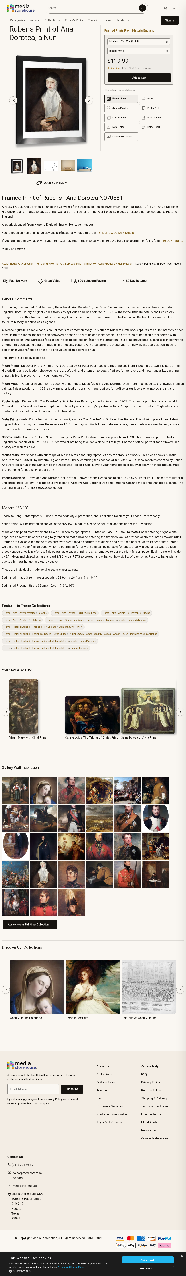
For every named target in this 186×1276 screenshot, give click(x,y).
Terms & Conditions (154, 1106)
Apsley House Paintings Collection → (30, 924)
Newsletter (148, 1130)
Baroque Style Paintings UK (80, 263)
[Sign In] (174, 8)
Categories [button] (17, 20)
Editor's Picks (74, 20)
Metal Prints (149, 1122)
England (89, 620)
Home (7, 613)
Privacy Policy (150, 1082)
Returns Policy (151, 1090)
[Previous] (13, 100)
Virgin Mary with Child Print (27, 737)
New (108, 20)
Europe (59, 620)
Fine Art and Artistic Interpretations (50, 641)
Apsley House (120, 634)
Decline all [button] (147, 1268)
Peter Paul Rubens (87, 613)
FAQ (144, 1074)
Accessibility (150, 1066)
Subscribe (72, 1089)
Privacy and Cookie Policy (71, 1267)
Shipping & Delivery (154, 1098)
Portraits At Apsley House (143, 634)
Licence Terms (151, 1114)
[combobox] (92, 8)
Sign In (169, 20)
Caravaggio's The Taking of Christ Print (91, 737)
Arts (15, 613)
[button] (63, 1271)
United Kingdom (73, 620)
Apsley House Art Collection (17, 263)
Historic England (21, 626)
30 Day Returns (172, 240)
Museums (111, 620)
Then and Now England (44, 626)
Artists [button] (34, 20)
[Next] (89, 100)
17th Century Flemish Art (49, 263)
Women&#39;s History (70, 626)
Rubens (37, 620)
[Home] (24, 8)
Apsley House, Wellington (132, 620)
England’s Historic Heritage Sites (49, 634)
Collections (52, 20)
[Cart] (165, 8)
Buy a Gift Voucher (109, 1122)
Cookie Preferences (154, 1138)
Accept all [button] (148, 1259)
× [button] (182, 1256)
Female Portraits (79, 648)
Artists (71, 613)
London (100, 620)
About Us (103, 1066)
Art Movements (27, 613)
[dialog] (93, 1264)
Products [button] (122, 20)
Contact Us (15, 1157)
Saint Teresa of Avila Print (138, 737)
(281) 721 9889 (22, 1165)
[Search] (142, 8)
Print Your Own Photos (112, 1114)
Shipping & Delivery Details (117, 232)
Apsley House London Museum (115, 263)
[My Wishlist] (156, 8)
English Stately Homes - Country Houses (90, 634)
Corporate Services (110, 1106)
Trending (94, 20)
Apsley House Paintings (83, 641)
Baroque (42, 613)
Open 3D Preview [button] (55, 182)
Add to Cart (139, 77)
